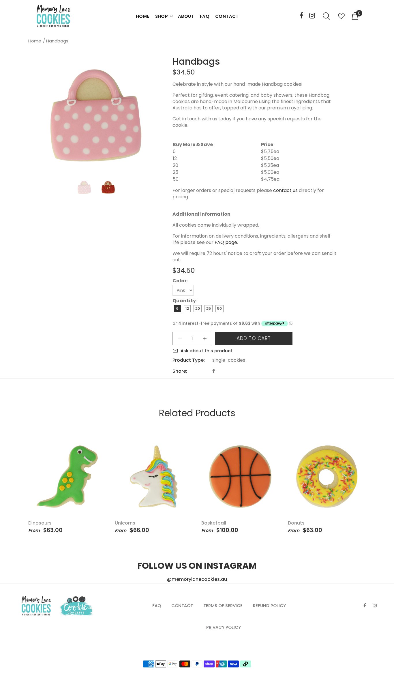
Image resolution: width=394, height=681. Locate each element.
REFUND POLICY (269, 605)
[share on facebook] (213, 371)
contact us (285, 190)
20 (197, 308)
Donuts (296, 523)
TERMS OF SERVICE (223, 605)
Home (34, 41)
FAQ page (226, 242)
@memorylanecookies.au (197, 579)
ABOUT (186, 16)
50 (219, 308)
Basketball (213, 523)
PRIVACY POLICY (223, 627)
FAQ (204, 16)
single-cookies (228, 360)
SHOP (161, 16)
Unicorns (125, 523)
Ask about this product (206, 351)
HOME (142, 16)
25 (208, 308)
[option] (88, 187)
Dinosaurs (40, 523)
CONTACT (227, 16)
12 (187, 308)
